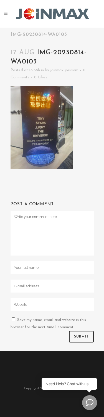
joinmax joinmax (64, 70)
